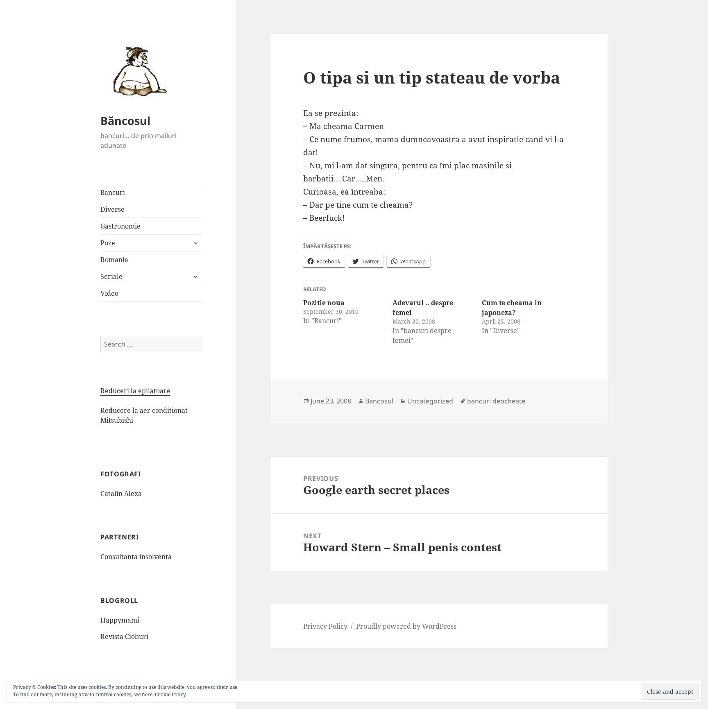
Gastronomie (120, 226)
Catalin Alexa (121, 493)
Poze (107, 242)
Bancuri (112, 192)
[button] (137, 71)
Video (109, 293)
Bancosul (379, 400)
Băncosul (125, 120)
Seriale (111, 276)
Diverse (112, 209)
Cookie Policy (170, 694)
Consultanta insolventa (136, 556)
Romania (114, 259)
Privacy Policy (325, 626)
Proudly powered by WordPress (406, 626)
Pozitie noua (324, 302)
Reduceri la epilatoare (135, 390)
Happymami (119, 620)
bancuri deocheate (496, 400)
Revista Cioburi (124, 636)
